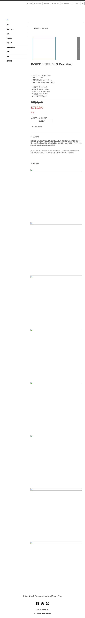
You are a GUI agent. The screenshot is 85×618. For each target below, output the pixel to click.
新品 (8, 25)
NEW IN (45, 28)
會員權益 (9, 61)
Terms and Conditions (43, 596)
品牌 (8, 34)
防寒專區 (9, 38)
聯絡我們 (42, 121)
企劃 (8, 52)
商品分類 (9, 29)
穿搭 (8, 56)
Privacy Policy (57, 596)
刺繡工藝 (9, 43)
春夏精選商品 (11, 47)
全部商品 (37, 28)
